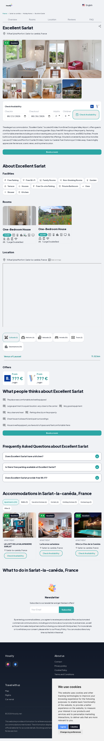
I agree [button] (63, 727)
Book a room (52, 152)
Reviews (72, 19)
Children (67, 111)
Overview (12, 19)
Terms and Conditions (64, 674)
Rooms (32, 19)
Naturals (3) (46, 337)
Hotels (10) (63, 337)
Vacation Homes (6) (39, 502)
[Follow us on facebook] (15, 664)
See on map (56, 260)
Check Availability (88, 114)
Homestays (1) (86, 502)
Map (7, 691)
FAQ (91, 19)
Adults (56, 111)
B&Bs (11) (24, 502)
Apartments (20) (10, 502)
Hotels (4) (55, 502)
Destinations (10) (15, 347)
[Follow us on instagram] (8, 664)
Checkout (34, 111)
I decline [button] (74, 727)
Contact (58, 661)
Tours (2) (79, 337)
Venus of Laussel (12, 356)
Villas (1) (7, 508)
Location (52, 19)
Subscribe (66, 610)
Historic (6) (30, 337)
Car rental (9, 699)
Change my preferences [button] (70, 732)
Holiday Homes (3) (70, 502)
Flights (8, 695)
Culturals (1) (13, 337)
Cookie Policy (61, 670)
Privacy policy (61, 666)
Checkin (9, 111)
